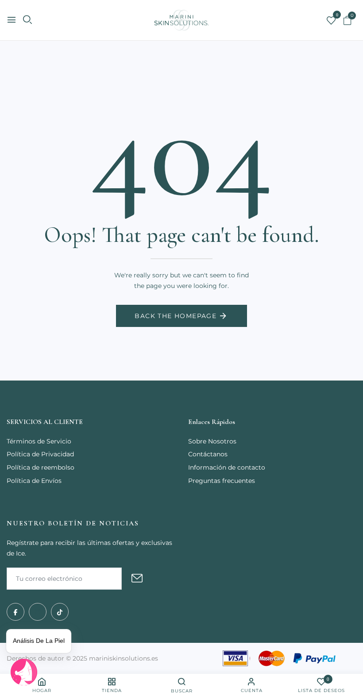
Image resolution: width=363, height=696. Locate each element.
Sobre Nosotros (212, 441)
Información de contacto (226, 467)
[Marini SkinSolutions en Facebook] (15, 612)
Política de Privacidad (40, 454)
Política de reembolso (40, 467)
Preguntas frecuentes (221, 481)
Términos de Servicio (39, 441)
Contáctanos (208, 454)
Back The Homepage (175, 316)
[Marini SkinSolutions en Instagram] (37, 612)
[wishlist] (331, 21)
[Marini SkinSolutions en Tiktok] (60, 612)
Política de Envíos (34, 481)
